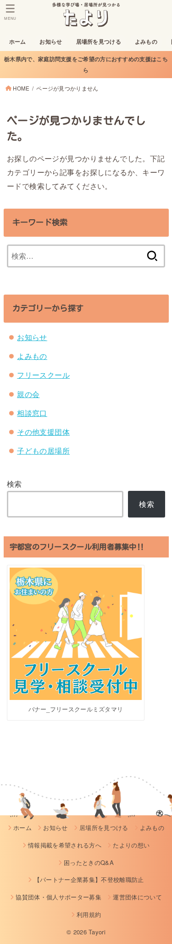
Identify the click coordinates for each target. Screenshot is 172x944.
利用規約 (89, 914)
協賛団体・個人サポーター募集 (58, 897)
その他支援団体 (43, 431)
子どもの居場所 (43, 450)
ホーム (17, 41)
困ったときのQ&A (89, 862)
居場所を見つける (98, 41)
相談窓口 (32, 412)
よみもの (146, 41)
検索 (14, 483)
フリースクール (43, 374)
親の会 (28, 393)
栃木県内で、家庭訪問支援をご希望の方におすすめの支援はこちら (86, 64)
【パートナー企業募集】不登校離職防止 (89, 879)
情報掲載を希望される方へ (64, 845)
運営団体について (137, 897)
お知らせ (50, 41)
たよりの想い (131, 845)
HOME (21, 88)
